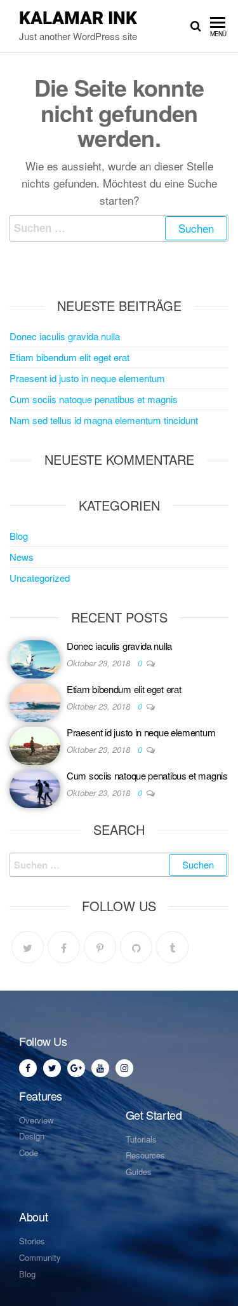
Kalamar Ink (78, 18)
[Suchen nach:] (119, 228)
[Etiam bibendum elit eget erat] (35, 700)
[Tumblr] (172, 947)
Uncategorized (40, 577)
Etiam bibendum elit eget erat (69, 357)
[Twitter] (27, 947)
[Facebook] (64, 947)
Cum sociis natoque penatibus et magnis (94, 399)
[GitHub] (136, 947)
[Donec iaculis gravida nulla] (35, 657)
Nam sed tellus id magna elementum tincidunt (104, 420)
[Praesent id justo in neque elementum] (35, 743)
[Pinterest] (100, 947)
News (22, 556)
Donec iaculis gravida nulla (65, 336)
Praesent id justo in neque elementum (87, 378)
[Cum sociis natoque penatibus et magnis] (35, 787)
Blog (19, 535)
